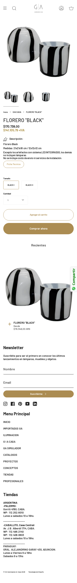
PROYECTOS (10, 461)
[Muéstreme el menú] (6, 8)
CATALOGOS (10, 454)
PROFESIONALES (13, 481)
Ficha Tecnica (14, 164)
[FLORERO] (11, 97)
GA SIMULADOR (12, 448)
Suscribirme (36, 394)
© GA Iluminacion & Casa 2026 (14, 572)
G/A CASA (17, 112)
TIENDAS (8, 474)
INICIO (6, 422)
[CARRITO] (71, 8)
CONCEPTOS (10, 468)
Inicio (5, 112)
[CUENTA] (61, 8)
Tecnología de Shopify (36, 572)
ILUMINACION (11, 435)
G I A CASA (9, 441)
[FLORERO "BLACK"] (39, 294)
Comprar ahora (38, 228)
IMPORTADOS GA (12, 428)
